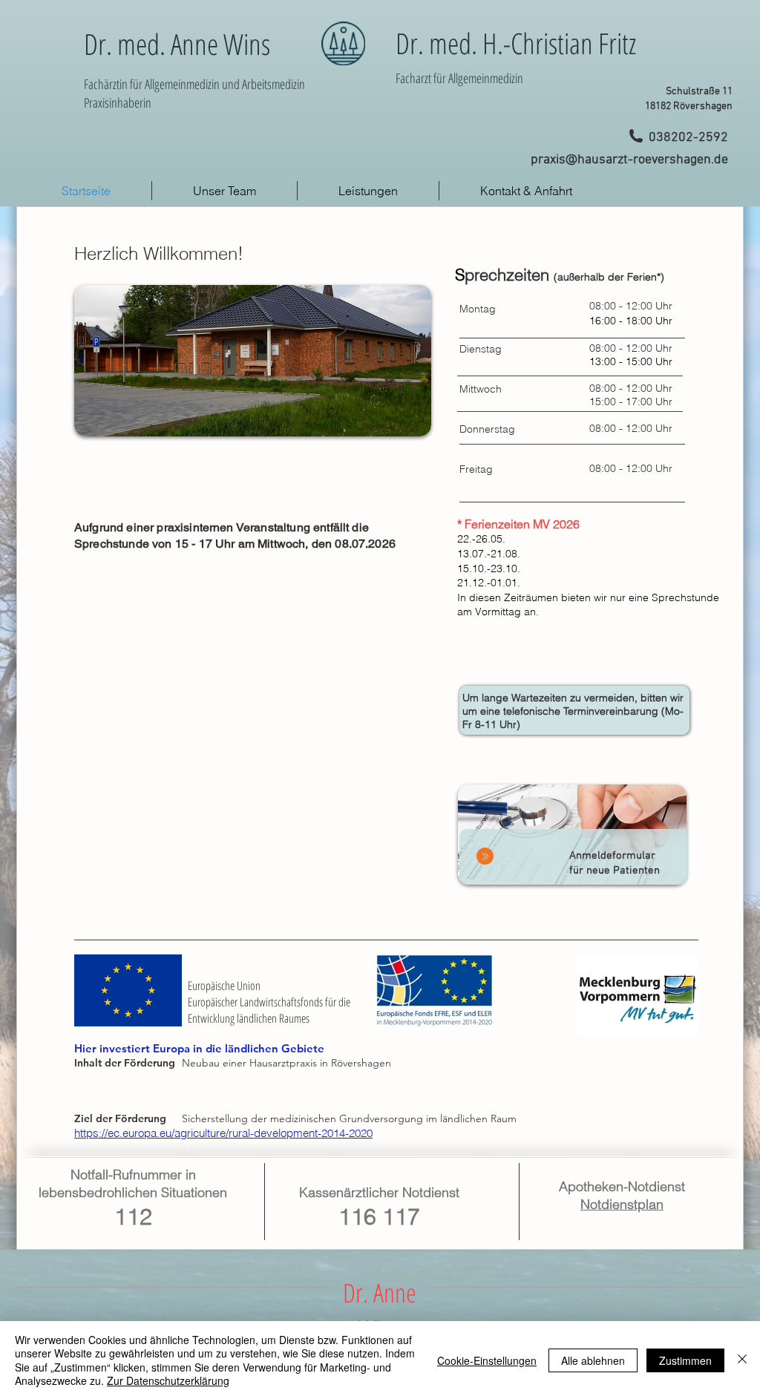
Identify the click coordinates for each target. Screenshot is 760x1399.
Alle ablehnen (593, 1360)
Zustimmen (685, 1360)
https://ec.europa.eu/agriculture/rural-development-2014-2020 (223, 1133)
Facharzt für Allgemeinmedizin (459, 78)
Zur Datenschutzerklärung (168, 1380)
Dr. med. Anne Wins (177, 43)
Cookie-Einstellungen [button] (487, 1360)
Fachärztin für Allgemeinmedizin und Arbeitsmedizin (194, 84)
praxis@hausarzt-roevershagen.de (629, 160)
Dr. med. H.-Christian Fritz (516, 42)
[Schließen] (742, 1360)
